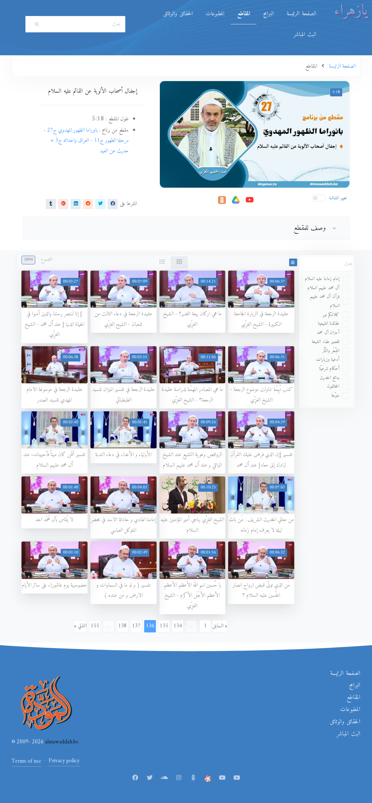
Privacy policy (64, 761)
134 (177, 626)
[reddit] (88, 204)
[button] (293, 262)
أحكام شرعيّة (329, 368)
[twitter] (100, 204)
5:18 (336, 92)
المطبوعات (215, 14)
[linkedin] (75, 204)
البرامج (268, 14)
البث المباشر (305, 34)
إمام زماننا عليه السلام (322, 279)
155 (94, 626)
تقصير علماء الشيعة (325, 341)
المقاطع (243, 14)
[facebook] (113, 204)
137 (136, 626)
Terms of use (26, 761)
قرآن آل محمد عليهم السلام (325, 301)
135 (163, 626)
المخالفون (333, 386)
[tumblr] (51, 204)
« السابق (220, 626)
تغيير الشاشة (338, 198)
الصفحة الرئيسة (301, 14)
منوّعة (335, 395)
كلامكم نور (331, 315)
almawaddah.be (61, 742)
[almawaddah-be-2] (237, 778)
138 (122, 626)
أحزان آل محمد (328, 332)
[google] (63, 204)
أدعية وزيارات (328, 359)
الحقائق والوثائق (178, 14)
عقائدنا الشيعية (329, 323)
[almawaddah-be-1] (222, 778)
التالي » (80, 626)
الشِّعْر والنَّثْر (331, 351)
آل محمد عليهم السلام (323, 288)
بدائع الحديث (330, 377)
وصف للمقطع (310, 228)
